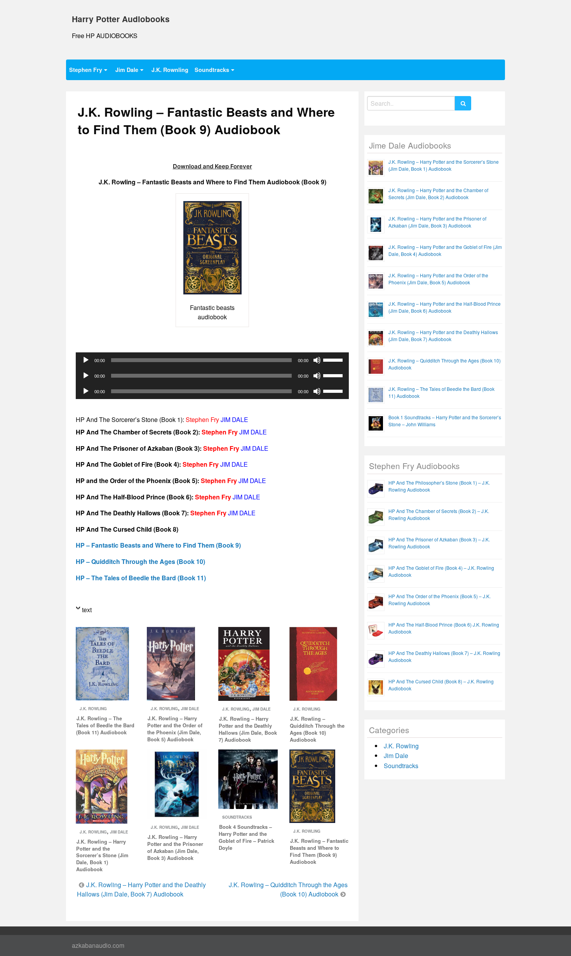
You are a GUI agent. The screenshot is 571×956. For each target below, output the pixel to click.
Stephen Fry (85, 70)
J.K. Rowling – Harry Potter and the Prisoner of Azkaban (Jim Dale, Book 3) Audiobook (175, 847)
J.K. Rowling (93, 708)
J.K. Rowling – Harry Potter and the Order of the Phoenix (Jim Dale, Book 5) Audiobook (174, 729)
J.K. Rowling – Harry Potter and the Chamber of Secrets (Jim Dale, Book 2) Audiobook (438, 193)
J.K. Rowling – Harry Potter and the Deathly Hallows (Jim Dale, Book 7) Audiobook (248, 729)
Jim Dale (126, 70)
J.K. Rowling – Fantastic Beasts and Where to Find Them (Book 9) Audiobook (319, 851)
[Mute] (317, 360)
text (87, 609)
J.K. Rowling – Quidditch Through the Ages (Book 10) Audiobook (317, 729)
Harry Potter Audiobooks (121, 19)
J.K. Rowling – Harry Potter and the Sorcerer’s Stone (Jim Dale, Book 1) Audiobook (102, 855)
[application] (212, 360)
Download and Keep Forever (212, 166)
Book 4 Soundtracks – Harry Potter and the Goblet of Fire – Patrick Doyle (246, 837)
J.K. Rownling (169, 70)
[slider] (334, 359)
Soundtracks (212, 70)
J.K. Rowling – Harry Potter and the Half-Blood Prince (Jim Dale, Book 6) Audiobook (444, 307)
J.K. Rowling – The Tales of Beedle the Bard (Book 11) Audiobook (105, 725)
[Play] (86, 360)
